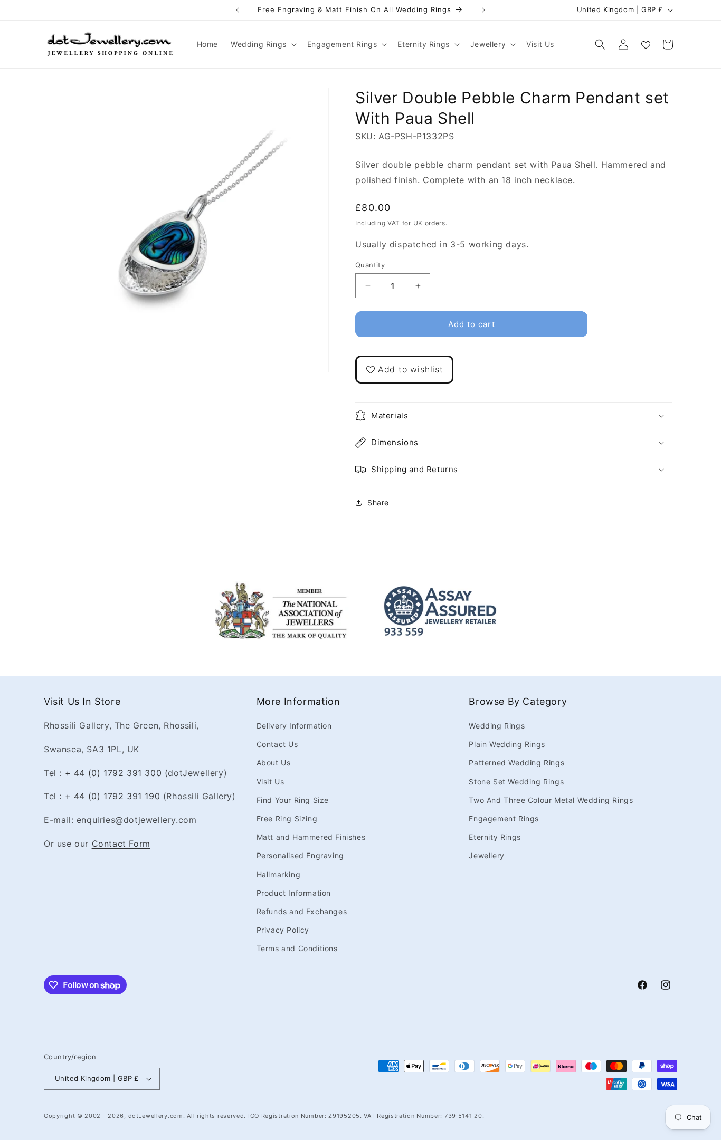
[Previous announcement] (237, 10)
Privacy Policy (283, 929)
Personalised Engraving (300, 855)
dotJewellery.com (155, 1115)
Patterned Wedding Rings (516, 762)
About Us (274, 762)
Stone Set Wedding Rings (516, 781)
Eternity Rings (494, 836)
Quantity (370, 265)
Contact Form (121, 843)
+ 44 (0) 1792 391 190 (112, 796)
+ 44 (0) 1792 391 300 (113, 773)
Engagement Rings (504, 818)
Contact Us (277, 744)
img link (281, 588)
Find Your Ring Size (293, 800)
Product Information (294, 892)
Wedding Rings (497, 725)
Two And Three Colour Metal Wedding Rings (551, 800)
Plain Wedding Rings (507, 744)
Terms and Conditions (297, 948)
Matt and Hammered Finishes (311, 836)
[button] (262, 44)
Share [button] (378, 502)
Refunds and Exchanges (302, 911)
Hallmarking (279, 874)
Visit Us (270, 781)
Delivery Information (294, 725)
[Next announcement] (483, 10)
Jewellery (486, 855)
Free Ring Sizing (287, 818)
